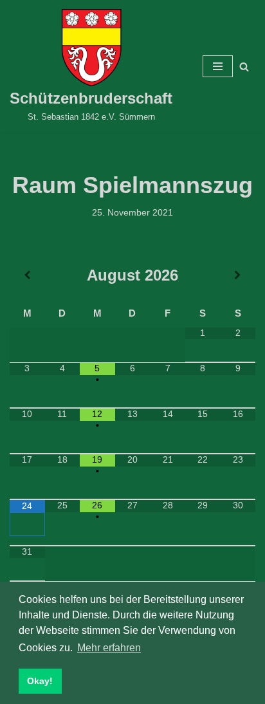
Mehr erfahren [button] (109, 647)
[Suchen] (244, 66)
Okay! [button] (40, 681)
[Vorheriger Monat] (27, 275)
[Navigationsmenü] (218, 66)
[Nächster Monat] (237, 275)
